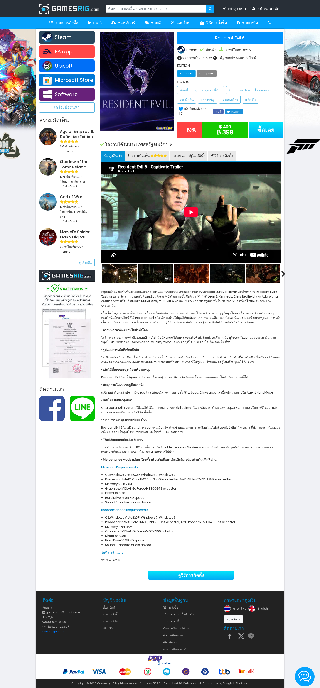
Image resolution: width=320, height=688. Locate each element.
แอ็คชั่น (250, 100)
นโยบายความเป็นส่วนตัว (178, 614)
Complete (206, 73)
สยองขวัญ (207, 100)
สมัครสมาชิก (268, 9)
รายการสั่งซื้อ (67, 23)
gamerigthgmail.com (62, 612)
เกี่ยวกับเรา (170, 642)
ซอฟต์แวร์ (126, 23)
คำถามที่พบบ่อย (173, 635)
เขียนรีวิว (108, 628)
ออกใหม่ (183, 23)
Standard (186, 73)
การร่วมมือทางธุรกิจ (175, 649)
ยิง (230, 90)
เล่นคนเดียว (230, 100)
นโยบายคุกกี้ (171, 621)
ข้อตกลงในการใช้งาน (176, 628)
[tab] (113, 156)
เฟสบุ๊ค (48, 617)
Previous (101, 273)
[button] (191, 144)
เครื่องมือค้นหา (67, 107)
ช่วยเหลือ (250, 23)
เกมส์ (97, 23)
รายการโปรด (111, 621)
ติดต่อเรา (47, 607)
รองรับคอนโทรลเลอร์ (254, 90)
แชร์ (218, 111)
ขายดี (156, 23)
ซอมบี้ (184, 90)
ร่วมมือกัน (187, 100)
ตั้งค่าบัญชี (109, 607)
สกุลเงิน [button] (232, 619)
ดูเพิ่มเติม (85, 262)
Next (280, 273)
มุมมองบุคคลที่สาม (208, 90)
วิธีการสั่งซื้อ (216, 23)
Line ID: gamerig (53, 631)
